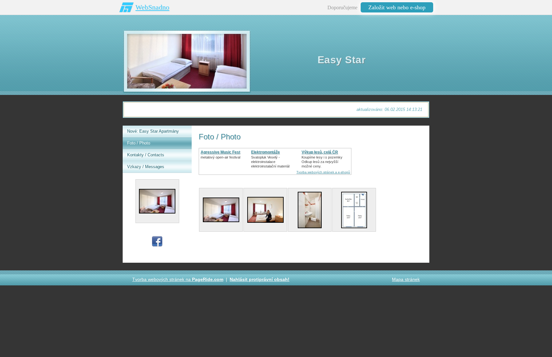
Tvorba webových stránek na (177, 279)
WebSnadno (152, 7)
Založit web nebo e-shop (396, 7)
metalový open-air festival (220, 157)
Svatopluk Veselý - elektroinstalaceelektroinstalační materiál (270, 161)
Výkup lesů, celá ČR (320, 152)
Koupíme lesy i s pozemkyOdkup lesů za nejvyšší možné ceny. (322, 161)
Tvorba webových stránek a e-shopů (323, 172)
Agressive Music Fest (220, 152)
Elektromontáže (265, 152)
